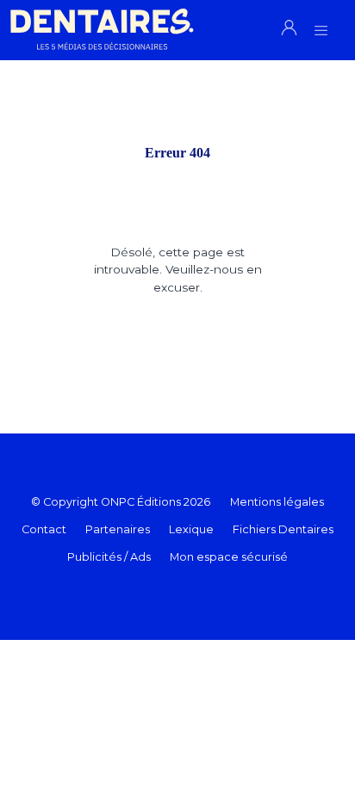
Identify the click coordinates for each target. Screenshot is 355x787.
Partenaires (117, 529)
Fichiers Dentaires (283, 529)
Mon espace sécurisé (229, 556)
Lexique (191, 529)
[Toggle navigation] (321, 25)
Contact (44, 529)
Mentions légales (277, 501)
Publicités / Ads (109, 556)
